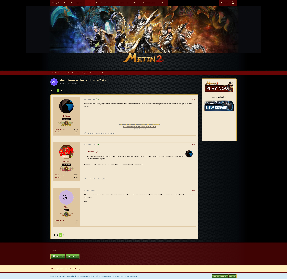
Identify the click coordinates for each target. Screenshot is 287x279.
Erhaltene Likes (60, 129)
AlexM (64, 83)
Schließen (232, 276)
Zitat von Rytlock (94, 151)
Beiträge (57, 132)
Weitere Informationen (220, 276)
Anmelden (224, 3)
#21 (193, 99)
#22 (193, 145)
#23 (193, 190)
